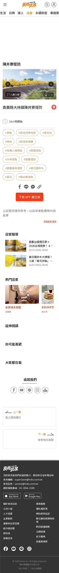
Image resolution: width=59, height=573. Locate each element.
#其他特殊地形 (27, 133)
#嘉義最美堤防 (13, 168)
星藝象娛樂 (42, 541)
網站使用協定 (43, 513)
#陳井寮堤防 (26, 177)
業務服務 (40, 503)
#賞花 (8, 177)
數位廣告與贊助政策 (45, 520)
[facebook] (5, 548)
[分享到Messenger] (32, 186)
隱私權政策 (42, 508)
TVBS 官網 (22, 568)
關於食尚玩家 (10, 503)
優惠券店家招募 (11, 523)
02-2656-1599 (26, 488)
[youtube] (13, 548)
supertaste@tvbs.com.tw (28, 479)
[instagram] (29, 548)
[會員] (53, 4)
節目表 (6, 533)
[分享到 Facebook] (19, 186)
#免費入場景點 (13, 150)
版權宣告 (7, 538)
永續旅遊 (41, 13)
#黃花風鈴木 (36, 168)
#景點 (8, 133)
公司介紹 (7, 508)
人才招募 (7, 513)
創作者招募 (9, 528)
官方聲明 (40, 536)
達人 (21, 13)
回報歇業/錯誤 (50, 221)
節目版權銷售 (43, 526)
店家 (29, 13)
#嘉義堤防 (30, 159)
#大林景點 (11, 159)
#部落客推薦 (26, 141)
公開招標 (40, 531)
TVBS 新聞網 (35, 568)
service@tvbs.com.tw (26, 483)
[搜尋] (47, 4)
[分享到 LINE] (26, 186)
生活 (3, 13)
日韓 (12, 13)
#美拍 (8, 141)
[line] (21, 548)
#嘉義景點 (35, 150)
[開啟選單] (5, 4)
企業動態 (7, 518)
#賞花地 (47, 133)
